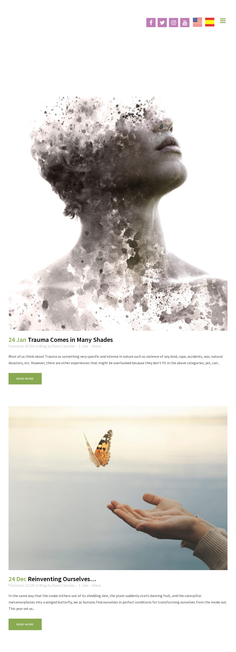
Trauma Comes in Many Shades (70, 339)
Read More (25, 378)
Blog (43, 346)
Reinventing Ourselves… (62, 579)
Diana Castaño (63, 346)
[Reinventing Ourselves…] (118, 488)
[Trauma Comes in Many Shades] (118, 194)
